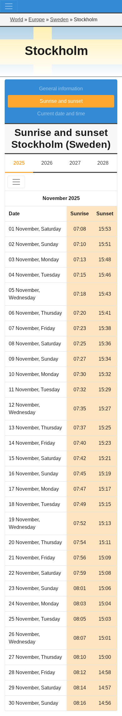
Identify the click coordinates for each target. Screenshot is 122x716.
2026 (47, 163)
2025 (19, 163)
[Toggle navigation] (9, 6)
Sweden (59, 19)
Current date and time (61, 113)
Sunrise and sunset (61, 101)
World (16, 19)
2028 (103, 163)
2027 (75, 163)
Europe (36, 19)
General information (61, 88)
